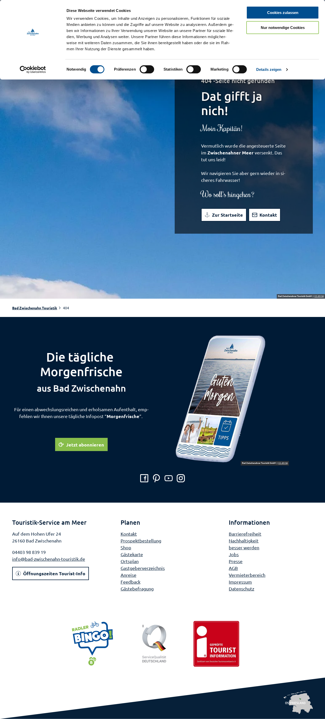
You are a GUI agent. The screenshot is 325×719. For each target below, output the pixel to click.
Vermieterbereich (247, 575)
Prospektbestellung (141, 540)
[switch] (147, 69)
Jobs (234, 554)
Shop (126, 547)
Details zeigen (268, 69)
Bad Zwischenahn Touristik (34, 308)
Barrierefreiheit (245, 533)
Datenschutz (241, 588)
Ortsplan (130, 561)
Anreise (128, 575)
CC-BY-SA (319, 296)
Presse (235, 561)
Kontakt (129, 533)
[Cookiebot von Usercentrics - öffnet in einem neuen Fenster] (33, 69)
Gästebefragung (137, 588)
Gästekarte (132, 554)
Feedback (130, 581)
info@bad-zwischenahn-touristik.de (48, 559)
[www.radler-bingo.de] (92, 644)
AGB (233, 568)
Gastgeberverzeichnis (143, 568)
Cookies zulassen (282, 12)
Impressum (240, 581)
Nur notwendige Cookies (283, 27)
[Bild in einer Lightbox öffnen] (232, 399)
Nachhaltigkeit (243, 540)
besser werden (244, 547)
